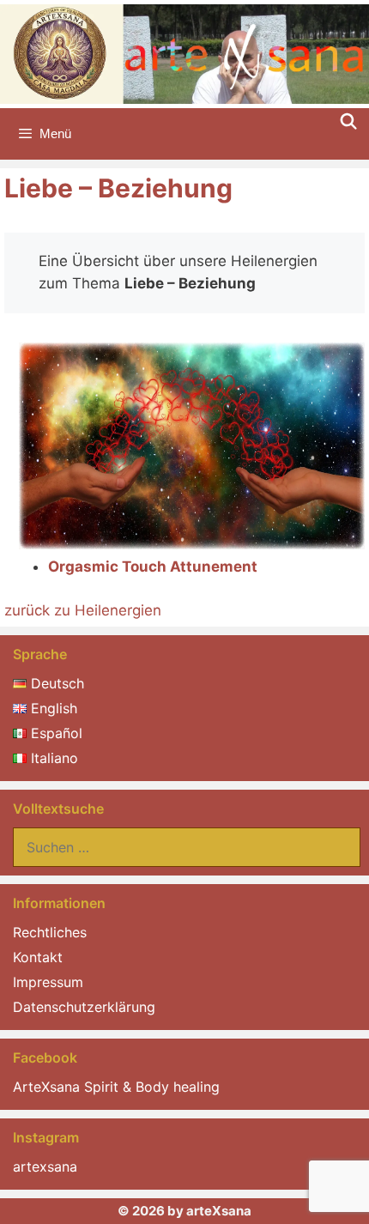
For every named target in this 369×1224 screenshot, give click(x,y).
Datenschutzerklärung (84, 1006)
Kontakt (38, 957)
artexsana (45, 1166)
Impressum (48, 982)
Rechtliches (50, 932)
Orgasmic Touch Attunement (152, 566)
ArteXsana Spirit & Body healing (116, 1086)
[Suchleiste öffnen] (349, 122)
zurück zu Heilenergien (82, 610)
